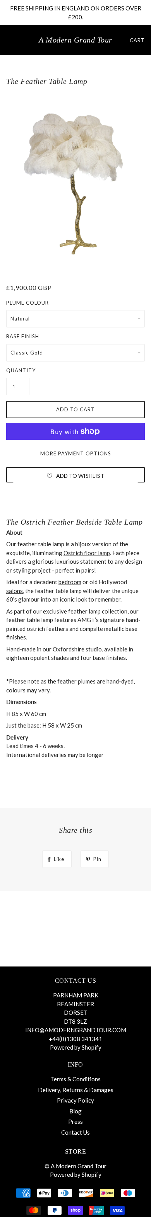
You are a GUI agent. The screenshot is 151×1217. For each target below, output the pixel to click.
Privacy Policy (75, 1100)
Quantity (17, 370)
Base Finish (22, 336)
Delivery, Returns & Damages (75, 1089)
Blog (75, 1111)
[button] (75, 475)
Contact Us (75, 1132)
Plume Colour (27, 303)
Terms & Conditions (76, 1079)
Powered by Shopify (75, 1047)
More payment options (75, 453)
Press (75, 1121)
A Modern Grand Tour (75, 40)
